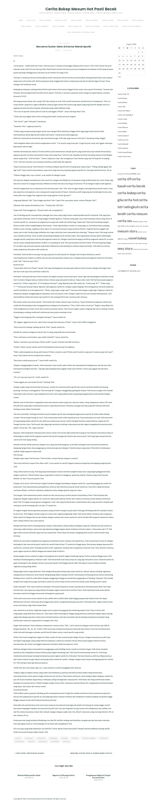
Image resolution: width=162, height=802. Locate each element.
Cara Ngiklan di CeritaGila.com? (81, 32)
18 (123, 65)
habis (119, 226)
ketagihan (132, 226)
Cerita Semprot (42, 26)
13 (131, 60)
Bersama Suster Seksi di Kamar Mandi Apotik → (92, 753)
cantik (138, 174)
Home (21, 20)
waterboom (128, 253)
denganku (140, 221)
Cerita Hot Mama (92, 26)
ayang (119, 174)
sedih (140, 243)
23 (143, 65)
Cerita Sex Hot (61, 20)
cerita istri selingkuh (88, 738)
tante (134, 249)
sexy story (66, 741)
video (123, 253)
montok (140, 232)
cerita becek (41, 738)
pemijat (123, 243)
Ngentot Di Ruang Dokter (64, 775)
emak (145, 221)
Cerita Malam (137, 20)
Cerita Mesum (45, 20)
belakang (128, 174)
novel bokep (55, 741)
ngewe (126, 239)
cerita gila (64, 738)
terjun (139, 249)
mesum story (43, 741)
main (140, 226)
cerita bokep (53, 738)
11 (123, 60)
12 (127, 60)
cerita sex (31, 741)
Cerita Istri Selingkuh (131, 26)
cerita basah (29, 738)
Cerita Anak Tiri (75, 26)
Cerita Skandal (92, 20)
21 (135, 65)
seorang (144, 243)
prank (133, 243)
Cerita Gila (31, 20)
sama (136, 243)
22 (139, 65)
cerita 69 (18, 738)
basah (123, 174)
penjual (128, 243)
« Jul (119, 77)
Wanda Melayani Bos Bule (29, 775)
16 (143, 60)
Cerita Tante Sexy (111, 26)
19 (127, 65)
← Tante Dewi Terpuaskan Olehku (28, 753)
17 (119, 65)
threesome (144, 249)
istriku (127, 226)
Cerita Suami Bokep (125, 152)
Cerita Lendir (107, 20)
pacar (119, 243)
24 (119, 69)
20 (131, 65)
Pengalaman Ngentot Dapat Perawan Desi (98, 776)
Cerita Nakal (26, 26)
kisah (137, 226)
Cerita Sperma (58, 26)
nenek (145, 232)
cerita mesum (19, 741)
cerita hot (75, 738)
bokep (133, 174)
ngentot (120, 239)
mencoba (145, 226)
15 (139, 60)
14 (135, 60)
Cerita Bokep (76, 20)
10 (119, 60)
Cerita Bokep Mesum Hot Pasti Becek (81, 9)
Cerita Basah (122, 20)
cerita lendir (103, 738)
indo (123, 226)
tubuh (119, 254)
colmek (134, 221)
